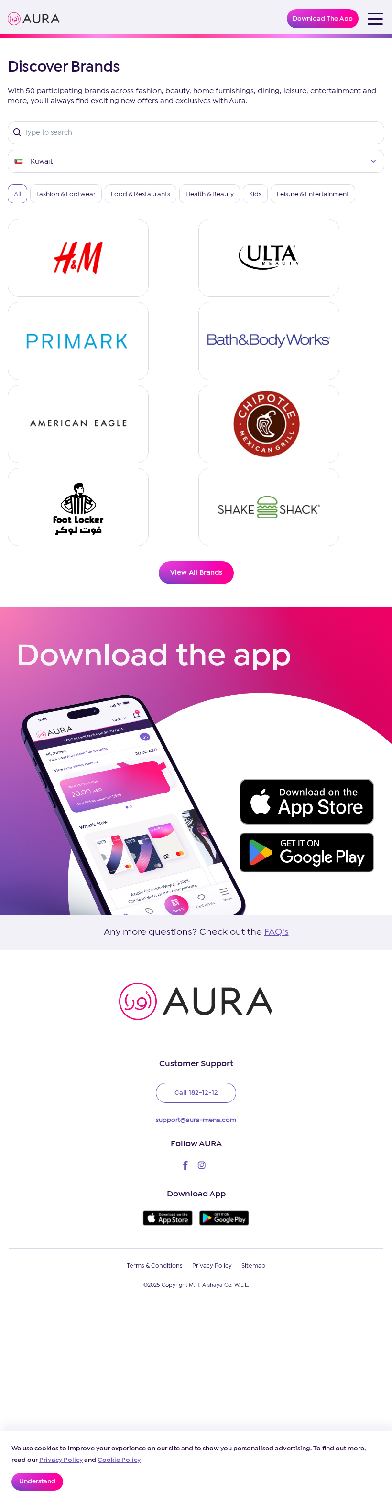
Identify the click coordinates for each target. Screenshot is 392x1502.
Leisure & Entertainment (313, 194)
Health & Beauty (209, 194)
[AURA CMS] (34, 19)
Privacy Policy (61, 1460)
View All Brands (196, 573)
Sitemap (253, 1266)
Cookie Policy (119, 1460)
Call (196, 1093)
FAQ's (276, 932)
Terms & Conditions (155, 1266)
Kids (255, 194)
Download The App (323, 18)
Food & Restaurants (140, 194)
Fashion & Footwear (66, 194)
